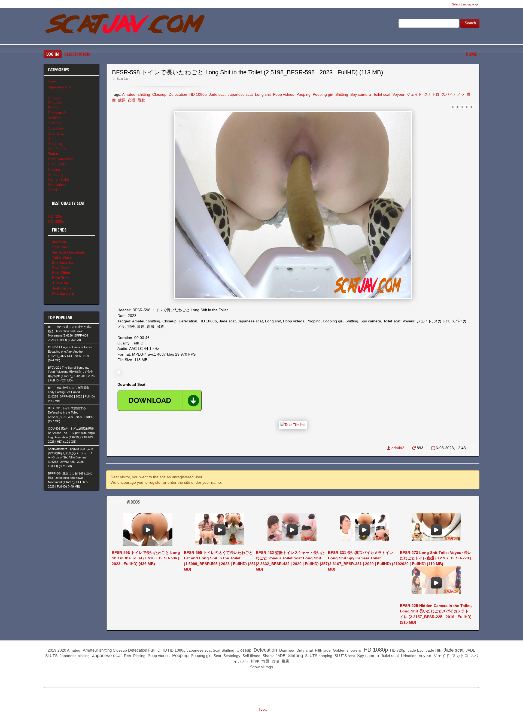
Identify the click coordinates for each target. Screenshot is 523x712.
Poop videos (283, 94)
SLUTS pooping (318, 656)
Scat (216, 650)
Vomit (52, 190)
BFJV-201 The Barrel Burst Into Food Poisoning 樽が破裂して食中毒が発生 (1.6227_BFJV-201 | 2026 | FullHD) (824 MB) (71, 374)
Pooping (303, 94)
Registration (77, 54)
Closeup (158, 94)
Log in (52, 54)
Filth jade (322, 650)
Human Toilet (58, 179)
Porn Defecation (61, 159)
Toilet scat (381, 94)
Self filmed (250, 656)
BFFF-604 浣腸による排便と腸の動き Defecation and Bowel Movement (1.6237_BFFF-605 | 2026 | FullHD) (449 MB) (70, 480)
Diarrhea (286, 650)
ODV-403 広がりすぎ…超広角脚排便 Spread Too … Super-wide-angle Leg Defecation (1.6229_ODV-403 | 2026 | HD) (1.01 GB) (71, 435)
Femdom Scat (59, 113)
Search (470, 23)
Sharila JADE (273, 656)
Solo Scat (56, 133)
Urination (408, 656)
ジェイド (414, 94)
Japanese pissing (74, 656)
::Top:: (261, 709)
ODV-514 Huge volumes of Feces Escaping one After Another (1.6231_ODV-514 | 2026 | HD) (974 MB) (70, 354)
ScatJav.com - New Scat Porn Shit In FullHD (125, 27)
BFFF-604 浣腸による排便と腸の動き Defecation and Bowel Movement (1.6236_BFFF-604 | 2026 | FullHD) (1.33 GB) (70, 333)
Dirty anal (304, 650)
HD (164, 650)
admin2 (397, 448)
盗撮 (131, 100)
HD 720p (55, 216)
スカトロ (431, 94)
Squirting (55, 144)
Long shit (262, 94)
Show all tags (261, 667)
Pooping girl (322, 94)
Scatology (56, 128)
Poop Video (57, 164)
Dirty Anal (55, 103)
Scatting (54, 123)
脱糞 (140, 100)
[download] (159, 400)
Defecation (177, 94)
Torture (53, 154)
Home (471, 54)
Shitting (341, 94)
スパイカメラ (452, 94)
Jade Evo (415, 650)
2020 (61, 650)
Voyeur (398, 94)
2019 (52, 650)
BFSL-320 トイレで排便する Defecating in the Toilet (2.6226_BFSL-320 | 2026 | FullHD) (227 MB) (71, 414)
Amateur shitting (136, 94)
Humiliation (57, 185)
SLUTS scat (344, 656)
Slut (51, 139)
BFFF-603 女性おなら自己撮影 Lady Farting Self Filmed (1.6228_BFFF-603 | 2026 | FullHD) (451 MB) (71, 394)
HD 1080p (197, 94)
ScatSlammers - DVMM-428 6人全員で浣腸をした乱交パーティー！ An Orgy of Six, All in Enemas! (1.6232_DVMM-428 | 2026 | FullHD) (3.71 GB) (70, 457)
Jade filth (433, 650)
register (155, 482)
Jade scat (217, 94)
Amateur (55, 97)
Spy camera (360, 94)
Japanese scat (240, 94)
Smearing (55, 174)
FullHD (154, 650)
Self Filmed (57, 149)
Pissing (54, 169)
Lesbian (54, 118)
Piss (127, 656)
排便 (254, 661)
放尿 (121, 100)
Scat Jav (123, 78)
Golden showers (346, 650)
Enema (53, 108)
